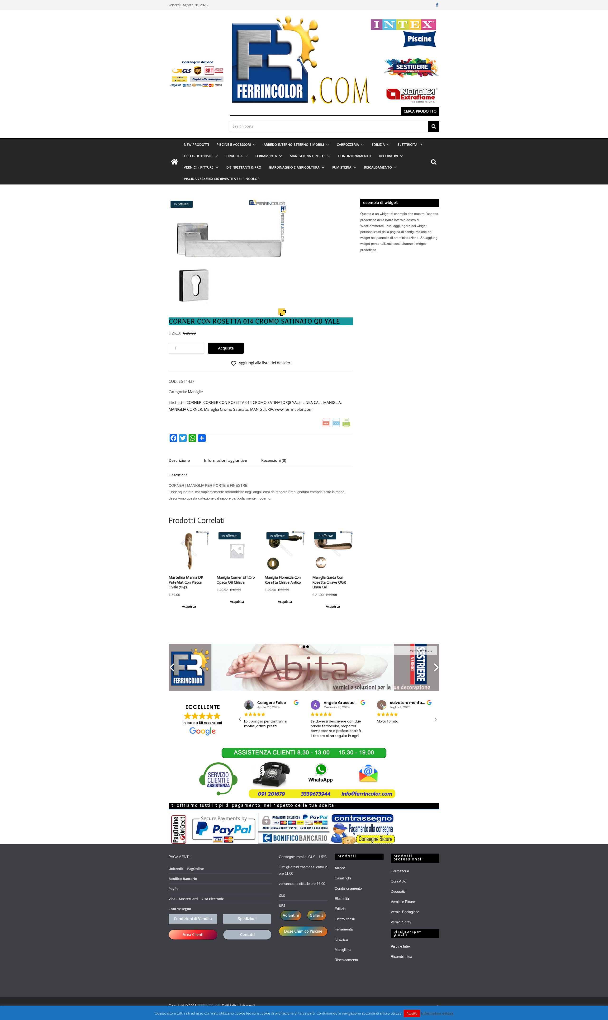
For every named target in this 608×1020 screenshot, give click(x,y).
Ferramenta (344, 929)
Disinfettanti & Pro (243, 167)
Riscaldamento (346, 960)
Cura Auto (398, 881)
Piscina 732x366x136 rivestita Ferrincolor (222, 178)
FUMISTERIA (341, 167)
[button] (253, 144)
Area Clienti (193, 934)
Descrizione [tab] (179, 460)
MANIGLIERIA (261, 409)
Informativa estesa (437, 1013)
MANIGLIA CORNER (185, 409)
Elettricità (342, 899)
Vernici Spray (401, 922)
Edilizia (340, 909)
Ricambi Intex (401, 956)
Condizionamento (348, 888)
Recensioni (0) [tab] (273, 460)
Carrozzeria (400, 871)
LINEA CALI (312, 402)
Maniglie (195, 391)
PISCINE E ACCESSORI (234, 144)
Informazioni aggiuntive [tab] (225, 460)
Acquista (226, 348)
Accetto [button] (412, 1013)
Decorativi (398, 891)
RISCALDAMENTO (378, 167)
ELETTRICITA (407, 144)
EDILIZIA (378, 144)
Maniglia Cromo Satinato (226, 409)
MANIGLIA (332, 402)
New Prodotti (196, 144)
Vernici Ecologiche (405, 912)
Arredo (340, 868)
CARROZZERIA (348, 144)
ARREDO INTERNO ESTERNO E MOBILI (294, 144)
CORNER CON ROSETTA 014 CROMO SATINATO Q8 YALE (252, 402)
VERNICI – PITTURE (199, 167)
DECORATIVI (388, 156)
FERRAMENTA (266, 156)
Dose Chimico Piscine (303, 931)
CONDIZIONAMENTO (354, 156)
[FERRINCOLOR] (174, 161)
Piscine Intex (401, 946)
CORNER (193, 402)
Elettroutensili (345, 919)
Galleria (316, 915)
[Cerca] (433, 126)
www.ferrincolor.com (294, 409)
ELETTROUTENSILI (198, 156)
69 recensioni (210, 722)
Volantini (291, 915)
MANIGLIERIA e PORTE (307, 156)
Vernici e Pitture (403, 902)
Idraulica (341, 939)
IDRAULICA (233, 156)
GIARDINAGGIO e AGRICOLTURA (294, 167)
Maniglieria (343, 950)
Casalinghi (343, 878)
